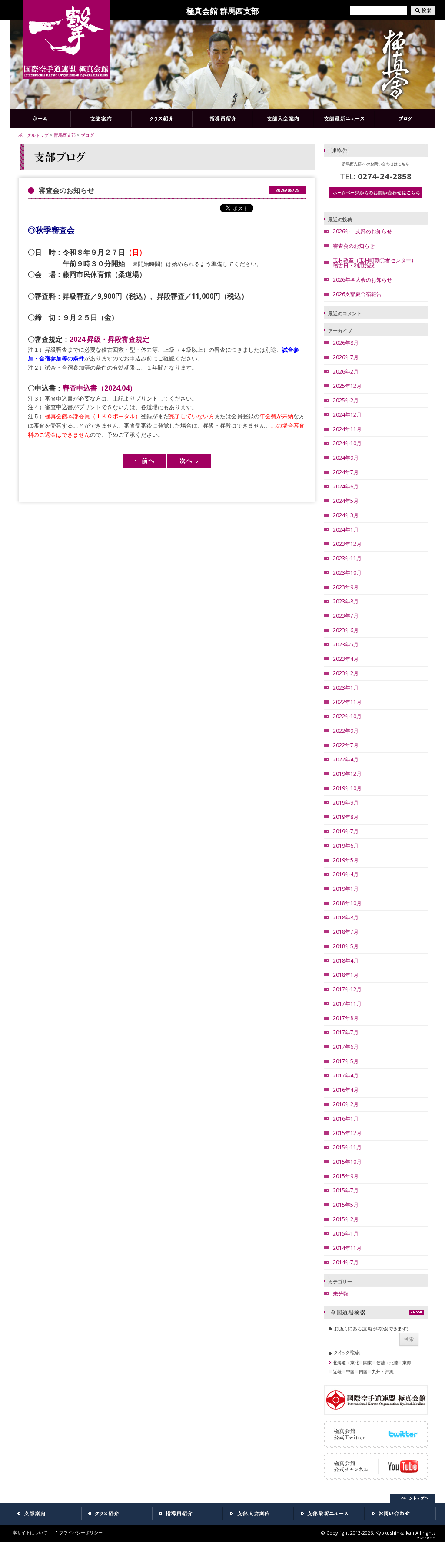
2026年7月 (346, 357)
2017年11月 (347, 1003)
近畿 (337, 1371)
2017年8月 (346, 1018)
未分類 (341, 1293)
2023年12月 (347, 544)
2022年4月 (346, 759)
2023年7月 (346, 615)
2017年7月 (346, 1032)
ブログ (87, 135)
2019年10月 (347, 788)
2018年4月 (346, 960)
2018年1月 (346, 975)
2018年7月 (346, 932)
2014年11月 (347, 1248)
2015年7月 (346, 1190)
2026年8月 (346, 343)
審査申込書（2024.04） (99, 388)
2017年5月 (346, 1061)
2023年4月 (346, 659)
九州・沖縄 (383, 1371)
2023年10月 (347, 572)
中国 (350, 1371)
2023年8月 (346, 601)
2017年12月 (347, 989)
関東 (367, 1363)
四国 (363, 1371)
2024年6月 (346, 486)
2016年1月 (346, 1118)
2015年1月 (346, 1233)
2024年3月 (346, 515)
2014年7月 (346, 1262)
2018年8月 (346, 917)
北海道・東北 (346, 1363)
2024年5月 (346, 501)
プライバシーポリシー (81, 1532)
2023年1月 (346, 687)
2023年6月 (346, 630)
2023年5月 (346, 644)
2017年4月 (346, 1075)
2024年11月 (347, 429)
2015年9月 (346, 1176)
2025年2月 (346, 400)
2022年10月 (347, 716)
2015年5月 (346, 1205)
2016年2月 (346, 1104)
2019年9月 (346, 802)
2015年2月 (346, 1219)
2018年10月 (347, 903)
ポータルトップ (33, 135)
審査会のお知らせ (354, 245)
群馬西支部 (65, 135)
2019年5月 (346, 860)
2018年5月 (346, 946)
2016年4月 (346, 1090)
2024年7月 (346, 472)
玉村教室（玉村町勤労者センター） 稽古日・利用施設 (377, 262)
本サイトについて (30, 1532)
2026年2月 (346, 371)
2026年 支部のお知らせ (362, 231)
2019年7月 (346, 831)
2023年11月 (347, 558)
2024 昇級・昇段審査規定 (109, 339)
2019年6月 (346, 845)
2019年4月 (346, 874)
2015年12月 (347, 1133)
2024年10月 (347, 443)
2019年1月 (346, 888)
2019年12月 (347, 774)
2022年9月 (346, 730)
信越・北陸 (387, 1363)
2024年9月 (346, 457)
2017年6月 (346, 1046)
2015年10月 (347, 1161)
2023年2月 (346, 673)
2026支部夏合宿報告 (357, 294)
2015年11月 (347, 1147)
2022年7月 (346, 745)
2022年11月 (347, 702)
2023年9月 (346, 587)
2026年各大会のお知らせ (362, 279)
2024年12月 (347, 414)
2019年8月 (346, 817)
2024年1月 (346, 529)
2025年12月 (347, 386)
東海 (406, 1363)
